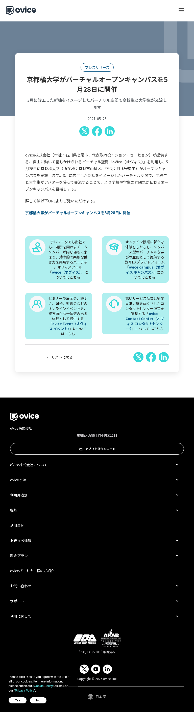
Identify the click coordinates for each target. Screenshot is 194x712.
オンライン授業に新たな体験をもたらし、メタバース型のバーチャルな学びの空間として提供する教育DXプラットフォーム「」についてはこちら (145, 259)
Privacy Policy (24, 690)
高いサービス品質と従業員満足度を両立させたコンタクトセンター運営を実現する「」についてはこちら (144, 313)
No (38, 700)
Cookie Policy (43, 686)
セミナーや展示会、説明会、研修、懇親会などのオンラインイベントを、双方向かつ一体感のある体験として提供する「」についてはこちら (67, 316)
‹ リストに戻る (60, 357)
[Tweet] (84, 131)
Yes (17, 700)
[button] (181, 12)
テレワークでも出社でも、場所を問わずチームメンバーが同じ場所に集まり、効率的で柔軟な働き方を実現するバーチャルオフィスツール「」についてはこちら (68, 259)
